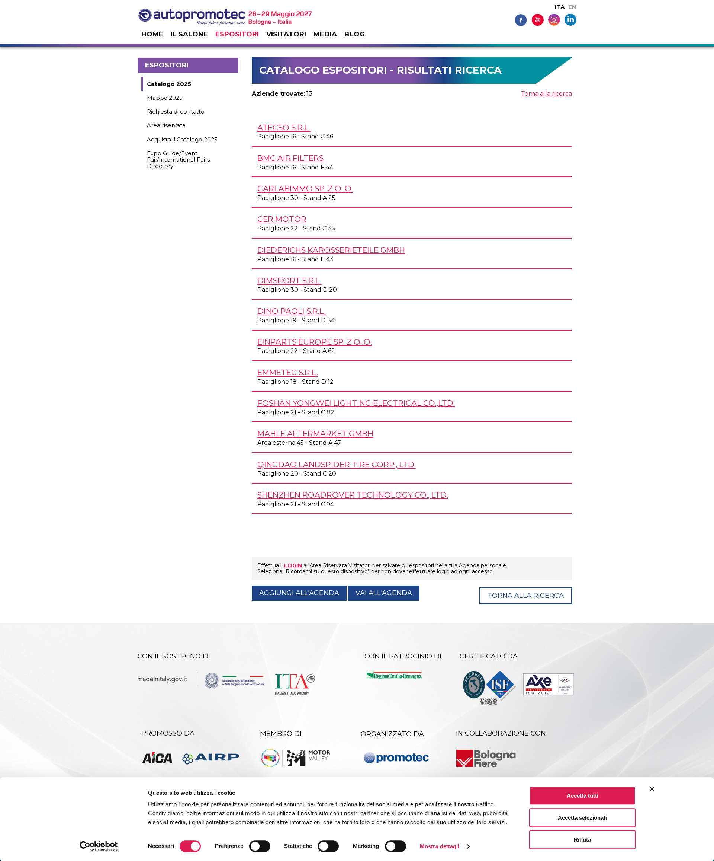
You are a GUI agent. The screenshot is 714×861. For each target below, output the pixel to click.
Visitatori (286, 34)
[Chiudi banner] (651, 788)
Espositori (237, 34)
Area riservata (166, 125)
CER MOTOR (281, 219)
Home (152, 34)
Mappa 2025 (165, 97)
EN (572, 6)
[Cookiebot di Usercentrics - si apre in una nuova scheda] (98, 846)
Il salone (189, 34)
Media (325, 34)
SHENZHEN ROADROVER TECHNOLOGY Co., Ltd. (352, 495)
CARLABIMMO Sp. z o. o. (305, 188)
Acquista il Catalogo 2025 (182, 139)
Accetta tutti (582, 796)
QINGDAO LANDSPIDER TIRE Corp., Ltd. (336, 464)
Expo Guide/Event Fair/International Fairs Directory (178, 160)
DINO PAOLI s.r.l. (291, 311)
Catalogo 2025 (169, 83)
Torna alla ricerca (546, 93)
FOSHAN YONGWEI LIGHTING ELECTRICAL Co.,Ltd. (356, 403)
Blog (354, 34)
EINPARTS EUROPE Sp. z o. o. (314, 342)
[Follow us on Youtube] (537, 19)
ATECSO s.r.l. (284, 127)
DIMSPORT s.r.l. (289, 280)
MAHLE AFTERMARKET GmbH (315, 433)
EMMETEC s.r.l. (287, 372)
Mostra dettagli (440, 846)
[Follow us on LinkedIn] (570, 19)
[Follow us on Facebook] (521, 19)
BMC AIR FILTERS (290, 158)
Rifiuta (582, 839)
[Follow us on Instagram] (554, 19)
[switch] (259, 846)
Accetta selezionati (582, 817)
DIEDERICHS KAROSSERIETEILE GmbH (331, 250)
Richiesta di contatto (176, 111)
